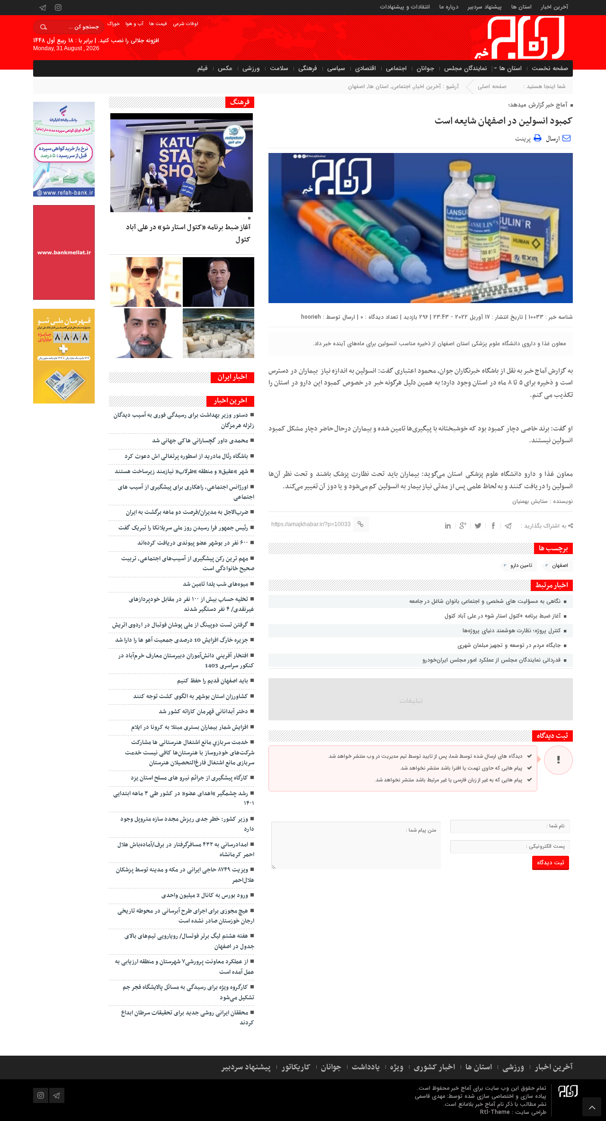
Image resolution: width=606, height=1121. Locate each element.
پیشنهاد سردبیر (485, 6)
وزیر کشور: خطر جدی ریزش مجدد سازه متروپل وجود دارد (187, 824)
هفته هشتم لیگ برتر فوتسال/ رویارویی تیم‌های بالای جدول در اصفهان (189, 941)
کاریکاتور (296, 1067)
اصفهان (356, 86)
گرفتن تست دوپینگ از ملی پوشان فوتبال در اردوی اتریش (180, 625)
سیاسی (336, 68)
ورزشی (251, 68)
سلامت (279, 68)
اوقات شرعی (185, 23)
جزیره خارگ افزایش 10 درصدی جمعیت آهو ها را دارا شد (181, 640)
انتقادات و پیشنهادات (405, 6)
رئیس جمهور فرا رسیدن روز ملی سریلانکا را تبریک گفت (183, 528)
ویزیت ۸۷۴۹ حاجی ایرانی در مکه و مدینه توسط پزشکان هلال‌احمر (185, 875)
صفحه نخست (550, 68)
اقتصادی (365, 68)
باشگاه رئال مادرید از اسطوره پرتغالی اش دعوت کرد (186, 456)
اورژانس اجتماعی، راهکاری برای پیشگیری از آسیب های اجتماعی (186, 492)
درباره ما (448, 6)
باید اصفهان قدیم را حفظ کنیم (212, 681)
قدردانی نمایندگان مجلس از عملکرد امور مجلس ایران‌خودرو (492, 659)
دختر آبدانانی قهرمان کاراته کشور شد (203, 712)
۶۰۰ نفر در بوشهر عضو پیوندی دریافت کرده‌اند (192, 543)
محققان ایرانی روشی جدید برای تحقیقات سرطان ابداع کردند (187, 1018)
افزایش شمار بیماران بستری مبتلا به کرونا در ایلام (189, 727)
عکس (225, 68)
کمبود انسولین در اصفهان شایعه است (504, 121)
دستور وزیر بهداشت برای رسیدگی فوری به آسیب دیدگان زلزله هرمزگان (184, 420)
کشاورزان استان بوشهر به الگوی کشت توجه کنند (190, 696)
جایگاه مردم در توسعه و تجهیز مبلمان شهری (509, 645)
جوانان (425, 68)
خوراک (113, 23)
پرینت (524, 138)
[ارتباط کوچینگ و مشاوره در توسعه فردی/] (145, 333)
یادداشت (366, 1067)
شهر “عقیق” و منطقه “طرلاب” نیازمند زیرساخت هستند (181, 471)
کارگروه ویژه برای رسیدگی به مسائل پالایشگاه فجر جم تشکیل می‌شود (188, 992)
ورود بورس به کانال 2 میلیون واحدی (204, 895)
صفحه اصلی (492, 86)
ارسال (553, 139)
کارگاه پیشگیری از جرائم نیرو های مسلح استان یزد (189, 778)
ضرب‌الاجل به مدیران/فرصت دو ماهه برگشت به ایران (187, 512)
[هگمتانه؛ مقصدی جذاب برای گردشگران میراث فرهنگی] (218, 333)
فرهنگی (307, 68)
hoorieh (311, 317)
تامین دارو (521, 566)
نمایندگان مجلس (465, 68)
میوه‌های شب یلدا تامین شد (215, 584)
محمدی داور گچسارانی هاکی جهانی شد (200, 441)
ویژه (396, 1067)
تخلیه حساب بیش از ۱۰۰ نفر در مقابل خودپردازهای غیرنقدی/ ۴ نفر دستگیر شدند (191, 604)
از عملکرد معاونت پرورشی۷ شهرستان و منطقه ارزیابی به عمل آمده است (184, 967)
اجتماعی (396, 68)
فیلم (202, 68)
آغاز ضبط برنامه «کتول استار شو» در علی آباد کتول (503, 615)
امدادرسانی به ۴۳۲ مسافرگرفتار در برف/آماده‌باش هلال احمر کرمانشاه (185, 850)
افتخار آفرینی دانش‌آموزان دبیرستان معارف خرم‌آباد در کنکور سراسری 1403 (186, 661)
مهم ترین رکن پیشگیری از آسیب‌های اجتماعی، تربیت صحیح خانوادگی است (187, 564)
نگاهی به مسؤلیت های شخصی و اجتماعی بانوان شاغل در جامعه (485, 601)
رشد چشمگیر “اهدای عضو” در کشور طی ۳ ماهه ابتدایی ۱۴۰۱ (183, 799)
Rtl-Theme (495, 1112)
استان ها (521, 6)
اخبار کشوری (434, 1067)
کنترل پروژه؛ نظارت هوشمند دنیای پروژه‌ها (512, 630)
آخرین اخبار (554, 6)
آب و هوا (134, 23)
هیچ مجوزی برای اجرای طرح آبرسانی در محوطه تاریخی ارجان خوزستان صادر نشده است (185, 916)
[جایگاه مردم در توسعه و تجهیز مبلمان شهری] (218, 282)
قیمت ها (158, 23)
